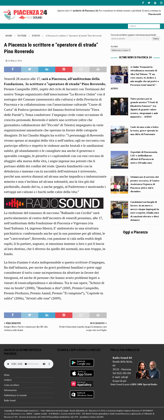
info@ (124, 377)
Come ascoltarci (11, 385)
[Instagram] (161, 3)
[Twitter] (149, 3)
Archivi (114, 46)
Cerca (156, 38)
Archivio (8, 379)
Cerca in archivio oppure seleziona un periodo (133, 34)
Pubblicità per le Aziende (15, 395)
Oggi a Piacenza (135, 232)
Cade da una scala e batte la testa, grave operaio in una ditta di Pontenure (144, 130)
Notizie (22, 35)
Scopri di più (119, 380)
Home (7, 374)
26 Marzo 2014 (15, 60)
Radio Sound (10, 400)
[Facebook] (143, 3)
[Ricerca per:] (144, 25)
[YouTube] (155, 3)
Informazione (10, 390)
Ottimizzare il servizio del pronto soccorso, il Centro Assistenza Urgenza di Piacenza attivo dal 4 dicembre (144, 184)
